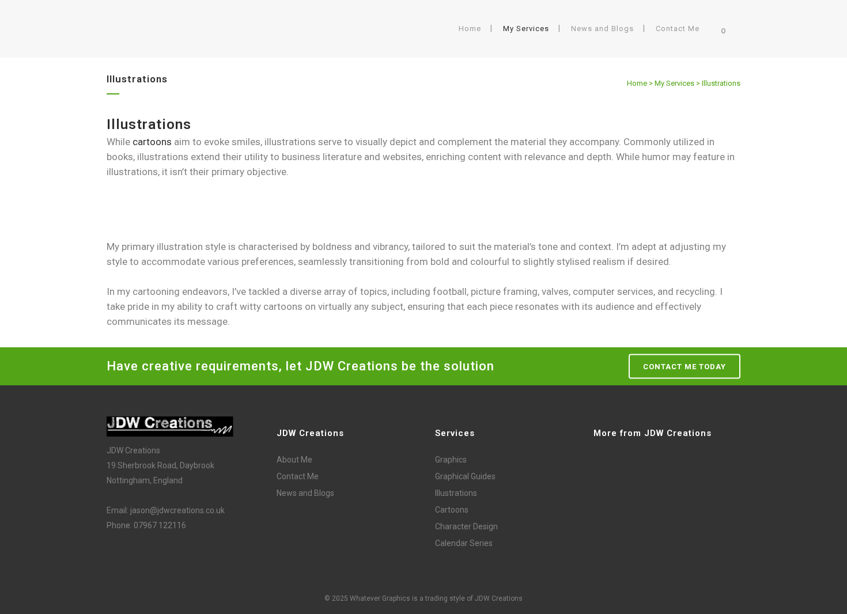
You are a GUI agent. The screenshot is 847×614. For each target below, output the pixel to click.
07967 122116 (160, 525)
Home (637, 83)
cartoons (152, 141)
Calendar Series (464, 543)
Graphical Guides (465, 476)
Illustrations (456, 493)
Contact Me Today (684, 366)
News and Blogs (305, 493)
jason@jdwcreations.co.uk (177, 510)
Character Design (466, 526)
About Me (294, 459)
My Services (674, 83)
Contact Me (298, 476)
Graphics (451, 459)
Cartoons (451, 509)
